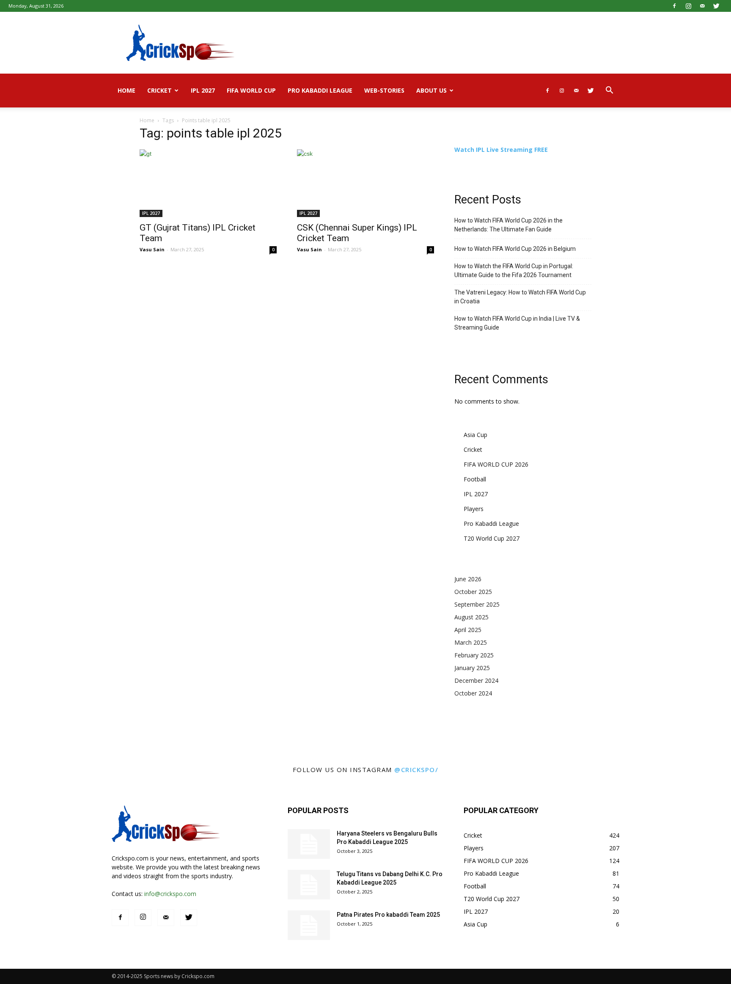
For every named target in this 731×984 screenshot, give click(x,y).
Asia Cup (475, 435)
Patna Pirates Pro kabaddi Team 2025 (388, 914)
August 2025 (471, 617)
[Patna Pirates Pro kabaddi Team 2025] (309, 925)
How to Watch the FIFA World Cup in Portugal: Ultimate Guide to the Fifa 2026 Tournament (513, 270)
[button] (609, 91)
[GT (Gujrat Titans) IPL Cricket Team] (208, 183)
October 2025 (473, 592)
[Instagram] (688, 6)
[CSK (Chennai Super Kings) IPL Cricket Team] (365, 183)
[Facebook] (674, 6)
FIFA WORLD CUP (251, 90)
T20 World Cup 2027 (491, 538)
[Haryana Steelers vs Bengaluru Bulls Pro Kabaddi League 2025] (309, 844)
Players (474, 509)
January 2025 (472, 668)
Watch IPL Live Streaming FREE (501, 150)
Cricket (159, 90)
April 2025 (467, 630)
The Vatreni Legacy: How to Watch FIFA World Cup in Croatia (520, 297)
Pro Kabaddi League (320, 90)
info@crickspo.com (170, 894)
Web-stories (384, 90)
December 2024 (476, 680)
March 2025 (470, 642)
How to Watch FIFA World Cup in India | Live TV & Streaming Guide (517, 323)
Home (126, 90)
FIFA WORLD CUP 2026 (496, 464)
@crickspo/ (416, 769)
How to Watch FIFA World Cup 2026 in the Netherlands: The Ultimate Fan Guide (508, 225)
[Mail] (702, 6)
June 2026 (467, 579)
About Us (431, 90)
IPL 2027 (203, 90)
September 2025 (477, 604)
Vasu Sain (152, 249)
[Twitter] (716, 6)
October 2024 (473, 693)
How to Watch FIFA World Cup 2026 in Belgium (515, 248)
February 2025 (474, 655)
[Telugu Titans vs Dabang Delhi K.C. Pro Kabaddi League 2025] (309, 884)
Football (475, 479)
